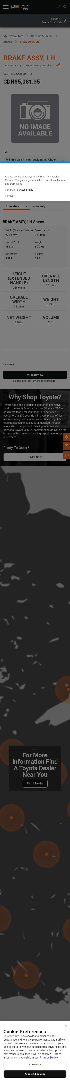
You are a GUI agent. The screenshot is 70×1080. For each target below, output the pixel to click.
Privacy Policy (49, 1057)
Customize (35, 1064)
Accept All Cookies (35, 1074)
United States (26, 189)
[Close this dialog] (62, 168)
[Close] (66, 1025)
